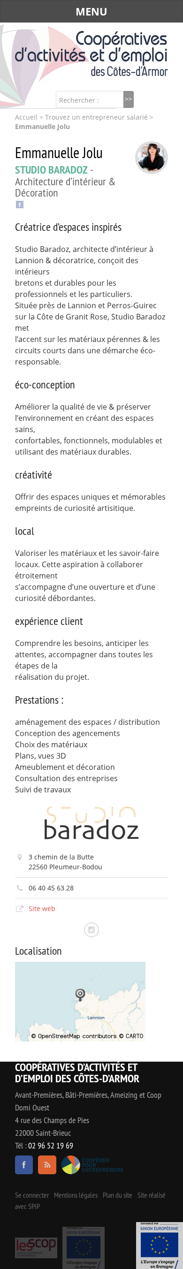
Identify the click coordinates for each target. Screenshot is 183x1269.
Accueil (26, 117)
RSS (47, 1164)
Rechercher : (79, 100)
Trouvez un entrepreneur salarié (96, 117)
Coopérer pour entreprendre (92, 1164)
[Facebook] (19, 203)
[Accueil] (91, 53)
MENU (91, 11)
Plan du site (117, 1195)
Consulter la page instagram (91, 929)
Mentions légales (76, 1195)
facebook (24, 1164)
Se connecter (32, 1195)
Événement (159, 1245)
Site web (42, 908)
